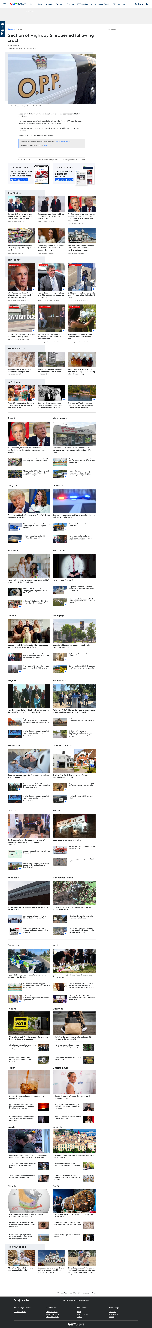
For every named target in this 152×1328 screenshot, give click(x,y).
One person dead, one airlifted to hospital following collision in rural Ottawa (74, 516)
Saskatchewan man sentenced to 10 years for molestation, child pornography (36, 733)
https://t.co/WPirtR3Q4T (64, 141)
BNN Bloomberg (82, 1314)
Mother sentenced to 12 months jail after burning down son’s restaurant (50, 372)
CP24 (79, 1312)
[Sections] (4, 4)
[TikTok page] (19, 1300)
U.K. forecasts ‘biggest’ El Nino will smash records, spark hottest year (26, 1215)
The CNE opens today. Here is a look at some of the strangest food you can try (21, 405)
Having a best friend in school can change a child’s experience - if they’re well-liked (29, 581)
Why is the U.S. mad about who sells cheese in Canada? (20, 1269)
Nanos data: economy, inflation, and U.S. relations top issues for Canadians (51, 295)
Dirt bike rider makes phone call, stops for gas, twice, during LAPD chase (81, 295)
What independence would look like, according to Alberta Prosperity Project (36, 525)
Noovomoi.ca (113, 1314)
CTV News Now (119, 4)
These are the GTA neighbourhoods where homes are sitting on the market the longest (36, 473)
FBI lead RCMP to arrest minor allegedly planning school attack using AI (35, 590)
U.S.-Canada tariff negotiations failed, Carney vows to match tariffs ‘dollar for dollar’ (21, 295)
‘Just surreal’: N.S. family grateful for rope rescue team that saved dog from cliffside (28, 646)
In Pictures (69, 4)
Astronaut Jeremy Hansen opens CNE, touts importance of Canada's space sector (36, 997)
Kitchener (12, 29)
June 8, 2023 (48, 145)
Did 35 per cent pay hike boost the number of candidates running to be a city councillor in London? (26, 842)
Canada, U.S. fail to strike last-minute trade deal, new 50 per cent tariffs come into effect (20, 216)
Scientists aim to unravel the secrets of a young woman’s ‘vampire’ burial (19, 372)
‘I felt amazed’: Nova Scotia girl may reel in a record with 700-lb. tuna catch (36, 668)
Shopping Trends (102, 4)
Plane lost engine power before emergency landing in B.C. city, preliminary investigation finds (80, 473)
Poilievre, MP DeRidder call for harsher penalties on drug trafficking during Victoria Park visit (74, 711)
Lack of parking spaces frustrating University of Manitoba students (72, 646)
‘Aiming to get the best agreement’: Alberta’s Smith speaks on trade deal (29, 516)
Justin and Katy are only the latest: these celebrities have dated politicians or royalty (50, 405)
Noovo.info (112, 1312)
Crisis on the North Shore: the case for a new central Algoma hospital (71, 776)
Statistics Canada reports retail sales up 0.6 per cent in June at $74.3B (72, 1038)
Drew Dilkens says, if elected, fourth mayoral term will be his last (28, 908)
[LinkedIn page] (27, 1300)
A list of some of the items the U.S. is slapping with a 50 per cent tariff (21, 248)
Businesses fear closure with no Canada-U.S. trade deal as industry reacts (51, 216)
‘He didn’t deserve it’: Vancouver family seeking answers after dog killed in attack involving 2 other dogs (81, 1271)
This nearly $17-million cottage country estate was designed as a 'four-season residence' (81, 405)
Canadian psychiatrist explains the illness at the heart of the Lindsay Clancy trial (51, 248)
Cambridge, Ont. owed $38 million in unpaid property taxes (21, 336)
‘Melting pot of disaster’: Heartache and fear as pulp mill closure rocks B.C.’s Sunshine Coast (81, 930)
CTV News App (61, 1293)
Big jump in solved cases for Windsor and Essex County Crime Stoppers (35, 930)
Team (94, 1293)
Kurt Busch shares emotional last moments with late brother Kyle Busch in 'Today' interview (28, 1156)
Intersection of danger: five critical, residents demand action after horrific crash (36, 865)
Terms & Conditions (52, 1314)
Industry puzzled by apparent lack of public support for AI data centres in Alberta (82, 601)
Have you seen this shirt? (63, 580)
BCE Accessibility (20, 1312)
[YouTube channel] (23, 1300)
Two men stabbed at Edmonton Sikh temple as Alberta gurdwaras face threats (81, 248)
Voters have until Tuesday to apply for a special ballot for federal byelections (28, 1038)
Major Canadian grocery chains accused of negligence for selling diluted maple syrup (81, 372)
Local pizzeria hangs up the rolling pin (68, 840)
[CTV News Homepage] (18, 4)
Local (40, 4)
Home (32, 4)
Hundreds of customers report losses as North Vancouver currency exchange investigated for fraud (72, 450)
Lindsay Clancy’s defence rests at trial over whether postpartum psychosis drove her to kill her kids (81, 985)
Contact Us (72, 1293)
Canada (49, 4)
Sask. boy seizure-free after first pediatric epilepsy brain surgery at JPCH (29, 776)
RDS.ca (111, 1317)
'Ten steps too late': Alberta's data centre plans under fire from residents (50, 337)
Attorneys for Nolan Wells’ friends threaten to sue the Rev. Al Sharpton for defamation (82, 997)
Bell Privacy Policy (52, 1312)
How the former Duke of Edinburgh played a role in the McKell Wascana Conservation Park (28, 711)
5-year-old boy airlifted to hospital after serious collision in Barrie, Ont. (27, 976)
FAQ (79, 1293)
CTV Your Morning (84, 4)
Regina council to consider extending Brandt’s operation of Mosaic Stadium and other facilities (36, 720)
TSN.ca (79, 1317)
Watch (59, 4)
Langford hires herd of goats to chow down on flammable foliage (72, 908)
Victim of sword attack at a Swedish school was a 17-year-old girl (73, 976)
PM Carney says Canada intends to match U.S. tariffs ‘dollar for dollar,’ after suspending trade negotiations (81, 217)
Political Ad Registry (52, 1317)
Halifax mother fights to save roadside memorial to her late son (80, 337)
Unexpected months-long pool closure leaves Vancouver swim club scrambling (82, 460)
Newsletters (86, 1293)
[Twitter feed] (15, 1300)
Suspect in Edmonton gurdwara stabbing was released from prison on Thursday (81, 588)
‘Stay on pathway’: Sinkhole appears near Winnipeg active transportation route (82, 668)
